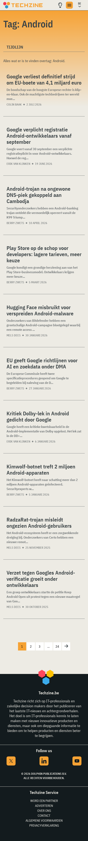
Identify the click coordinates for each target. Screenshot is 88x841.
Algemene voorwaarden (44, 820)
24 (57, 646)
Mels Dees (14, 335)
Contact (44, 815)
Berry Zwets (15, 223)
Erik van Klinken (18, 164)
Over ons (44, 810)
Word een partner (44, 801)
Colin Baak (14, 104)
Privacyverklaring (44, 825)
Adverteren (44, 806)
